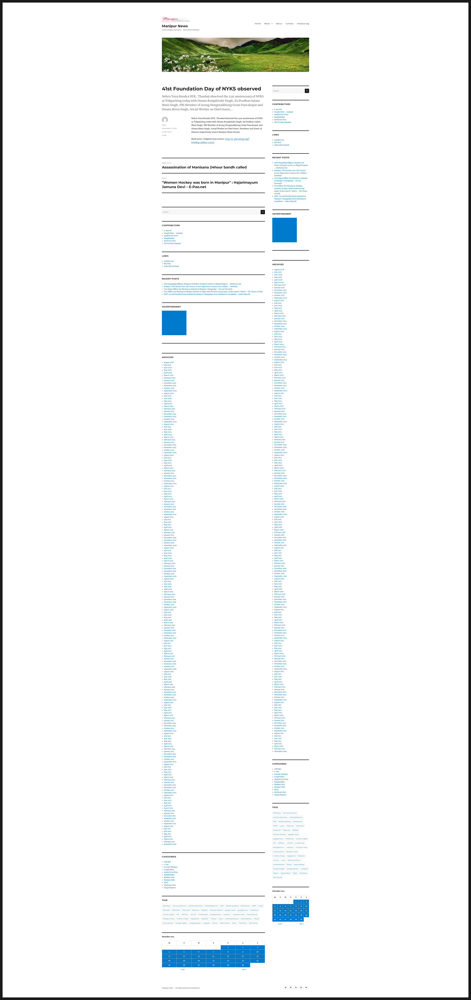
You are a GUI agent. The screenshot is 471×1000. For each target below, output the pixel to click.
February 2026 (169, 378)
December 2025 (170, 383)
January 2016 (169, 690)
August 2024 (169, 424)
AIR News (166, 906)
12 (184, 956)
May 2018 (167, 617)
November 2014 (170, 726)
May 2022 (167, 494)
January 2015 (169, 721)
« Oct (183, 969)
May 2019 (167, 587)
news (221, 919)
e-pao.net (167, 231)
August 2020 (169, 548)
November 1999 (170, 844)
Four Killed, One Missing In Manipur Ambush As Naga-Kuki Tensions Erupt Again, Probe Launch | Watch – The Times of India (213, 292)
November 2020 (170, 540)
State (234, 923)
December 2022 (170, 476)
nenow (213, 919)
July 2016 (167, 674)
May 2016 (167, 679)
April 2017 (168, 651)
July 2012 (167, 798)
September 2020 (170, 545)
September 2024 (170, 422)
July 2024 (167, 427)
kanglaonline (215, 914)
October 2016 (169, 666)
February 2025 (169, 409)
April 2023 (168, 465)
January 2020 (169, 566)
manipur (226, 914)
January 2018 (169, 628)
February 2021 (169, 532)
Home (258, 23)
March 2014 (168, 746)
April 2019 (168, 589)
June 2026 (168, 368)
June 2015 (167, 708)
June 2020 (168, 553)
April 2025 (168, 404)
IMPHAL (185, 914)
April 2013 (168, 775)
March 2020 (168, 561)
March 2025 (168, 406)
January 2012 (169, 813)
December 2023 (170, 445)
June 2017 (167, 646)
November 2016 (170, 664)
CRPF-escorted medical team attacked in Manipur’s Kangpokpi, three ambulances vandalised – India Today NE (207, 294)
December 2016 (170, 661)
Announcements (179, 906)
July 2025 (167, 396)
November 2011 (170, 818)
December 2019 (170, 569)
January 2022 (169, 504)
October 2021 (169, 512)
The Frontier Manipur (172, 243)
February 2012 (169, 811)
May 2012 (167, 803)
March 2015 (168, 715)
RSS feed (167, 264)
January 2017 (169, 659)
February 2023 (169, 471)
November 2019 (170, 571)
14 (213, 956)
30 (243, 965)
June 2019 (168, 584)
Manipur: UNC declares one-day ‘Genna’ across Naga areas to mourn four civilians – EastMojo (201, 286)
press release (168, 923)
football (204, 910)
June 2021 (167, 522)
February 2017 (169, 656)
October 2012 (169, 790)
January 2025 (169, 411)
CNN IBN (167, 862)
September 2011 (170, 824)
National (204, 919)
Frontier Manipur (170, 867)
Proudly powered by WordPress (188, 988)
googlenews (243, 910)
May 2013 (167, 772)
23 (243, 961)
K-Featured (203, 914)
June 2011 (167, 831)
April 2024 (168, 435)
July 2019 (167, 581)
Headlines (254, 910)
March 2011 (168, 839)
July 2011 (167, 829)
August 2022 (169, 486)
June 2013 (167, 769)
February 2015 (169, 718)
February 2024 (169, 440)
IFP (178, 914)
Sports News (225, 923)
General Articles (216, 910)
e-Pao (164, 132)
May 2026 (168, 370)
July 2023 (167, 458)
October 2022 (169, 481)
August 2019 (169, 579)
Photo (256, 919)
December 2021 (170, 507)
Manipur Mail (169, 880)
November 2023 (170, 447)
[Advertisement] (174, 323)
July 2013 (167, 767)
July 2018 (167, 612)
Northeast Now (170, 241)
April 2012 (168, 806)
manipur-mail (238, 914)
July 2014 (167, 736)
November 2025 (170, 386)
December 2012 (170, 785)
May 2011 (167, 834)
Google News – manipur (173, 233)
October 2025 (169, 388)
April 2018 (168, 620)
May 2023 (167, 463)
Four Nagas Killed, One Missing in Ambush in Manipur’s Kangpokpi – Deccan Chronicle (198, 289)
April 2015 (168, 713)
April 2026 (168, 373)
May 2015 (167, 710)
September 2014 (170, 731)
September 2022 (170, 484)
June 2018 (167, 615)
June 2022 (168, 491)
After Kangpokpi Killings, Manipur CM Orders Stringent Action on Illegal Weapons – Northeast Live (202, 284)
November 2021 (170, 509)
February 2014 (169, 749)
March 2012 (168, 808)
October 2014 (169, 728)
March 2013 (168, 777)
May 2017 (167, 648)
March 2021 (168, 530)
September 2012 (170, 793)
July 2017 (167, 643)
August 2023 (169, 455)
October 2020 (169, 543)
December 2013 (170, 754)
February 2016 (169, 687)
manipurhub (252, 914)
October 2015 (169, 697)
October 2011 (169, 821)
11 (169, 956)
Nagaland (195, 919)
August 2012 (168, 795)
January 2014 (169, 751)
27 (199, 965)
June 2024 (168, 429)
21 (213, 961)
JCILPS (193, 914)
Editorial (166, 910)
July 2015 (167, 705)
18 (169, 961)
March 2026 (168, 375)
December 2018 (170, 599)
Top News (242, 923)
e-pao (164, 135)
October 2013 (169, 759)
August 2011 (168, 826)
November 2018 (170, 602)
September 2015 (170, 700)
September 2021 (170, 514)
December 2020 (170, 538)
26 (184, 965)
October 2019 (169, 574)
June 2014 (167, 739)
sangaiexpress (195, 923)
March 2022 (168, 499)
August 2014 (168, 733)
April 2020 (168, 558)
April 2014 (168, 744)
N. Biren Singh (182, 919)
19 (184, 961)
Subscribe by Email (171, 266)
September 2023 (170, 453)
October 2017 (169, 636)
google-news (230, 910)
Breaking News (232, 906)
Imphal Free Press (171, 236)
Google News (169, 870)
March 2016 (168, 684)
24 (257, 961)
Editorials (176, 910)
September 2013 (170, 762)
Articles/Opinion (211, 906)
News (267, 23)
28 (213, 965)
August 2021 (168, 517)
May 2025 (167, 401)
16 (243, 956)
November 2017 (170, 633)
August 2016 (169, 672)
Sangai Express (170, 888)
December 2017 (170, 630)
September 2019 (170, 576)
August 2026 (169, 362)
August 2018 (168, 610)
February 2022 (169, 502)
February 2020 (169, 563)
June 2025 (168, 398)
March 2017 (168, 654)
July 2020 (167, 551)
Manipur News (175, 26)
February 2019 (169, 594)
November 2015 (170, 695)
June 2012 (167, 800)
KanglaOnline (169, 238)
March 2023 (168, 468)
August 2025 (169, 393)
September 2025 (170, 391)
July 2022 (167, 489)
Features (195, 910)
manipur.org (303, 23)
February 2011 (169, 842)
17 (257, 956)
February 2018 (169, 625)
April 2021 (168, 527)
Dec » (244, 969)
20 (199, 961)
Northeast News (231, 919)
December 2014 (170, 723)
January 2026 (169, 380)
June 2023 (168, 460)
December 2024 (170, 414)
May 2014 (167, 741)
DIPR (254, 906)
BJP (222, 906)
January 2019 (169, 597)
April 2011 (167, 836)
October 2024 (169, 419)
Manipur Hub (169, 877)
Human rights (168, 914)
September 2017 (170, 638)
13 (199, 956)
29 (228, 965)
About (279, 23)
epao (164, 125)
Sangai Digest (181, 923)
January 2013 (169, 782)
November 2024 (170, 417)
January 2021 (169, 535)
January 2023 (169, 473)
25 (169, 965)
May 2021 (167, 525)
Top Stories (253, 923)
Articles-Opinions (196, 906)
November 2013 (170, 757)
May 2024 (167, 432)
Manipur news (168, 919)
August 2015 (168, 703)
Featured (186, 910)
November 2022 (170, 478)
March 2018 (168, 623)
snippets (206, 923)
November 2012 (170, 788)
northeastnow (246, 919)
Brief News (245, 906)
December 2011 (170, 816)
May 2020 (167, 556)
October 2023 (169, 450)
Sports (214, 923)
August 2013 (168, 764)
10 (257, 952)
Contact (290, 23)
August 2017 (168, 641)
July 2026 (167, 365)
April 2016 (168, 682)
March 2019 (168, 592)
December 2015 (170, 692)
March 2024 (168, 437)
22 (228, 961)
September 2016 (170, 669)
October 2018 (169, 605)
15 (228, 956)
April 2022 (168, 496)
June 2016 (168, 677)
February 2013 (169, 780)
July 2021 (167, 520)
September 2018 (170, 607)
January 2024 (169, 442)
